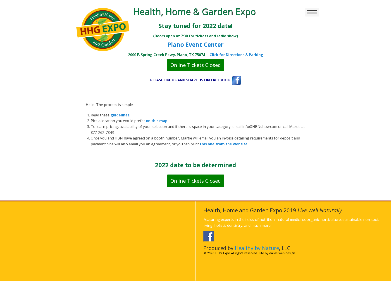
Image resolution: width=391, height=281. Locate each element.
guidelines (119, 115)
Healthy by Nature (257, 248)
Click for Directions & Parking (236, 54)
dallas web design (282, 253)
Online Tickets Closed (195, 64)
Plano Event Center (195, 44)
